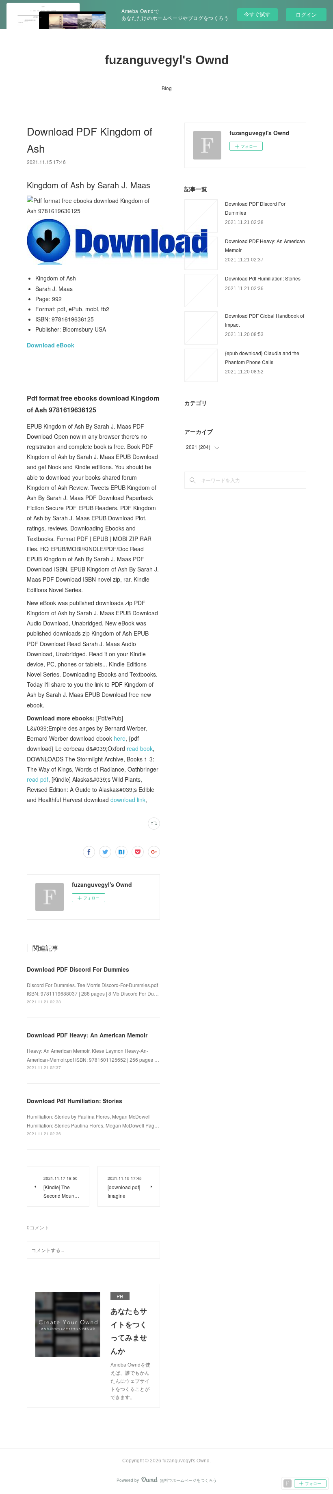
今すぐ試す (257, 14)
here (119, 738)
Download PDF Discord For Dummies (78, 969)
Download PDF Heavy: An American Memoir (87, 1035)
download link (127, 800)
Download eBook (50, 345)
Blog (167, 87)
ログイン (306, 14)
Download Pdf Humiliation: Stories (74, 1101)
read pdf (37, 779)
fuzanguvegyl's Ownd (167, 60)
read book (140, 748)
